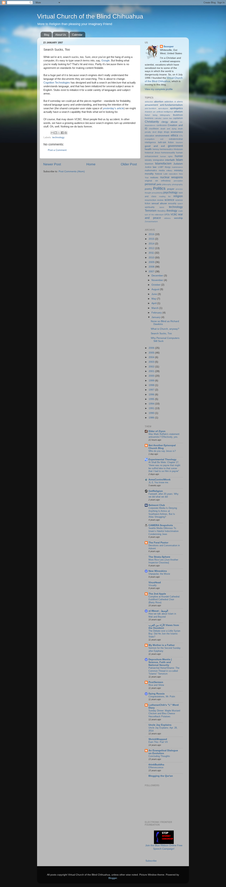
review (160, 200)
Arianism (148, 112)
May (154, 298)
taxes (161, 207)
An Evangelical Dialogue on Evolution (163, 752)
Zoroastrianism (151, 221)
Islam (179, 159)
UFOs (167, 214)
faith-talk (162, 142)
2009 (152, 262)
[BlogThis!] (55, 132)
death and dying (168, 129)
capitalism (178, 118)
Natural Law (161, 174)
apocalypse (163, 108)
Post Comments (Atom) (72, 171)
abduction (149, 102)
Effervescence (155, 767)
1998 (152, 385)
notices (154, 177)
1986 (152, 417)
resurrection (150, 200)
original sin (151, 180)
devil (154, 132)
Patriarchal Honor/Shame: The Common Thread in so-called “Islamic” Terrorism (163, 671)
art (154, 112)
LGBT (160, 167)
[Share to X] (59, 132)
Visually (152, 585)
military (169, 170)
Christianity (152, 121)
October (156, 284)
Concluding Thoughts (159, 756)
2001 (152, 371)
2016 (152, 234)
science (169, 199)
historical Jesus (152, 152)
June (154, 294)
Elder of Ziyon (156, 431)
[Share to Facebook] (62, 132)
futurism (179, 142)
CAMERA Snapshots (160, 525)
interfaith (170, 160)
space (180, 203)
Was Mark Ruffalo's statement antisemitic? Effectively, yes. (163, 435)
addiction (168, 101)
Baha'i (147, 115)
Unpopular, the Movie (159, 574)
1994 (152, 403)
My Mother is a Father (161, 645)
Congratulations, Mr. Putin (161, 696)
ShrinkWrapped (157, 739)
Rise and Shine (156, 685)
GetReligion (155, 491)
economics (177, 132)
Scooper (168, 46)
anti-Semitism (150, 108)
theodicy (161, 211)
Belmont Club (156, 505)
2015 (152, 239)
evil (161, 139)
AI (175, 102)
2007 (152, 271)
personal (150, 184)
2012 (152, 248)
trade (180, 211)
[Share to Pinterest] (65, 132)
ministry (178, 170)
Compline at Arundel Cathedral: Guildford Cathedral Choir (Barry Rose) (164, 599)
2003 (152, 362)
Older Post (129, 164)
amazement (151, 105)
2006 (152, 348)
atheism (178, 111)
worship (178, 218)
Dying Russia (156, 693)
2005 (152, 352)
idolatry (148, 160)
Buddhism (178, 115)
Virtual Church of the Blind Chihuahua (90, 16)
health (148, 149)
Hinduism (178, 149)
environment (162, 135)
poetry (148, 189)
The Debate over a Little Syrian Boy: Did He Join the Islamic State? (164, 634)
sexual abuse (159, 203)
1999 (152, 380)
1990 (152, 413)
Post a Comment (57, 150)
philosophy (166, 184)
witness (167, 218)
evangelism (149, 139)
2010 (152, 257)
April (154, 303)
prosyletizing (157, 193)
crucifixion (154, 128)
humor (179, 156)
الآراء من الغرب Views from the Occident (163, 626)
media (162, 170)
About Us (60, 34)
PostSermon (155, 682)
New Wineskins (157, 571)
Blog (46, 34)
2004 (152, 357)
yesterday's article (113, 108)
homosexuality (168, 152)
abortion (158, 101)
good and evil (155, 146)
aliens (180, 101)
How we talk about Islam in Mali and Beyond (162, 615)
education (149, 135)
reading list (165, 196)
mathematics (151, 170)
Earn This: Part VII (158, 742)
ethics (174, 135)
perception (178, 181)
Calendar (77, 34)
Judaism (178, 163)
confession (161, 125)
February (156, 312)
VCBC (174, 214)
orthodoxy (166, 180)
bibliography (165, 115)
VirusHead (154, 582)
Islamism (149, 164)
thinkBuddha (156, 764)
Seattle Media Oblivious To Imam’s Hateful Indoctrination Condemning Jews (163, 531)
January (156, 317)
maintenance (177, 167)
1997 (152, 389)
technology (58, 137)
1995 (152, 399)
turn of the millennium (154, 215)
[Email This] (52, 132)
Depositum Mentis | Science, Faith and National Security (160, 662)
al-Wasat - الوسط (158, 611)
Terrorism (150, 210)
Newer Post (52, 164)
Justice (148, 167)
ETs (181, 136)
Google (105, 60)
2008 (152, 266)
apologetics (176, 108)
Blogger (112, 878)
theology (171, 210)
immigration (158, 160)
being (155, 115)
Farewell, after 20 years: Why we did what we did (163, 495)
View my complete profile (159, 89)
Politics (159, 188)
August (155, 289)
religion (178, 196)
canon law (167, 118)
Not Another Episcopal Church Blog (162, 447)
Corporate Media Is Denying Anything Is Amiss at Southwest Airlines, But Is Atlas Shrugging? (162, 512)
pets (159, 184)
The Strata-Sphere (159, 557)
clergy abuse (169, 122)
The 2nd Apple (157, 593)
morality (149, 173)
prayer (170, 189)
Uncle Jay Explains (159, 725)
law (154, 167)
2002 (152, 366)
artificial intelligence (164, 112)
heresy (156, 149)
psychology (170, 192)
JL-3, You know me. (158, 482)
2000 (152, 375)
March (155, 308)
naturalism (173, 174)
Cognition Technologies (56, 82)
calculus (158, 118)
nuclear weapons (171, 177)
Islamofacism (163, 163)
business (149, 118)
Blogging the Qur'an (160, 776)
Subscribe (151, 860)
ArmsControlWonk (159, 479)
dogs (160, 132)
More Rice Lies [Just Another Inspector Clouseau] (163, 561)
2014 (152, 243)
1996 (152, 394)
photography (177, 184)
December (157, 275)
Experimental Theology (162, 459)
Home (91, 164)
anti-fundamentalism (171, 105)
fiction (171, 142)
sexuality (172, 203)
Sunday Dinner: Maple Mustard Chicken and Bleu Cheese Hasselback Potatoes (164, 713)
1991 (152, 408)
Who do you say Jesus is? (162, 451)
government (175, 145)
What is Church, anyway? (165, 329)
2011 (152, 252)
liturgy (168, 167)
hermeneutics (166, 149)
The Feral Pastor (158, 542)
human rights (166, 156)
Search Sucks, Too (161, 333)
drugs (166, 132)
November (157, 280)
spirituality (149, 207)
